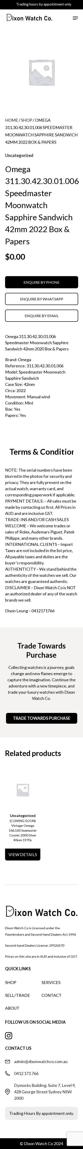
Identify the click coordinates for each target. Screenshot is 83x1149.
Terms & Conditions (44, 451)
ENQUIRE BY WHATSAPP (41, 299)
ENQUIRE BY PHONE (41, 282)
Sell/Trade (17, 995)
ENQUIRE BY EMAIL (41, 315)
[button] (75, 18)
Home (11, 120)
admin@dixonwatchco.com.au (41, 1061)
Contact (52, 995)
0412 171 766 (26, 1073)
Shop (26, 120)
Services (51, 982)
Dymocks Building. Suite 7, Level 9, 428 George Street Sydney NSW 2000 (45, 1092)
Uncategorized (19, 155)
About (12, 1008)
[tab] (41, 452)
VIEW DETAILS (23, 854)
